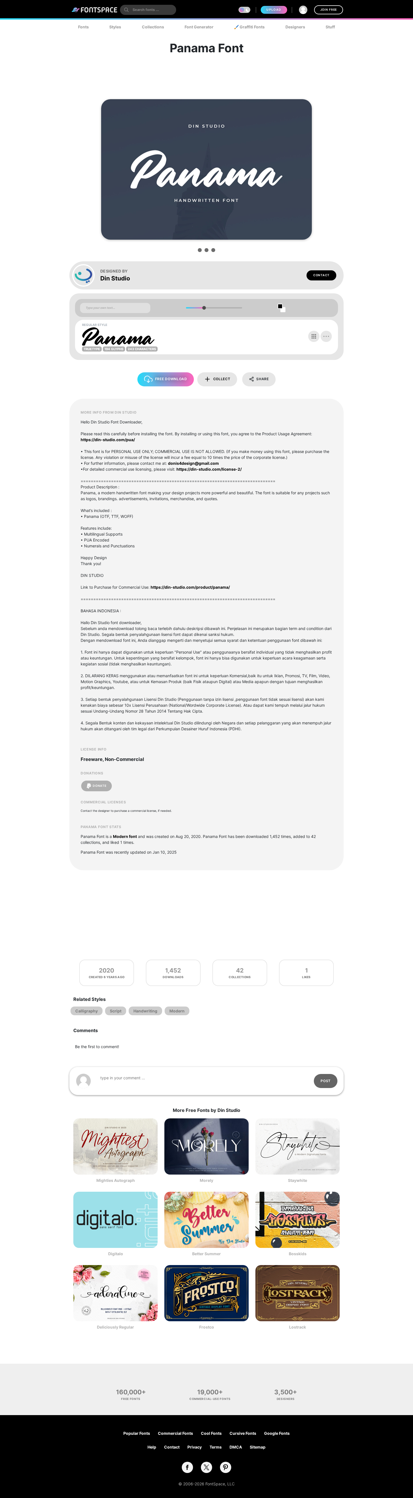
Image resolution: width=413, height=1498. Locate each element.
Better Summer (206, 1253)
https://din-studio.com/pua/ (108, 439)
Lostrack (297, 1327)
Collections (153, 26)
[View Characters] (313, 336)
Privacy (194, 1447)
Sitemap (258, 1447)
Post (326, 1081)
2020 (106, 970)
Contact (321, 275)
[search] (148, 10)
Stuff (330, 26)
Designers (295, 26)
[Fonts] (94, 10)
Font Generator (199, 26)
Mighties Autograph (115, 1180)
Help (152, 1447)
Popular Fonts (136, 1433)
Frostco (206, 1327)
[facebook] (187, 1467)
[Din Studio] (86, 275)
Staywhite (297, 1180)
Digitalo (115, 1253)
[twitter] (206, 1467)
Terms (216, 1447)
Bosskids (298, 1253)
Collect (221, 379)
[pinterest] (225, 1467)
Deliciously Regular (115, 1327)
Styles (115, 26)
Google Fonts (277, 1433)
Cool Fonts (211, 1433)
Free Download (171, 379)
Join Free (328, 10)
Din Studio (115, 278)
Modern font (125, 836)
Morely (206, 1180)
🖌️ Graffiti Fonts (249, 26)
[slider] (204, 308)
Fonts (83, 26)
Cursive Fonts (243, 1433)
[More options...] (326, 336)
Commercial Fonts (175, 1433)
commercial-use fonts (210, 1398)
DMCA (236, 1447)
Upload (273, 10)
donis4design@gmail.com (193, 463)
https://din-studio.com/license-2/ (209, 469)
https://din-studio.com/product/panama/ (190, 587)
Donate (99, 786)
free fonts (130, 1398)
